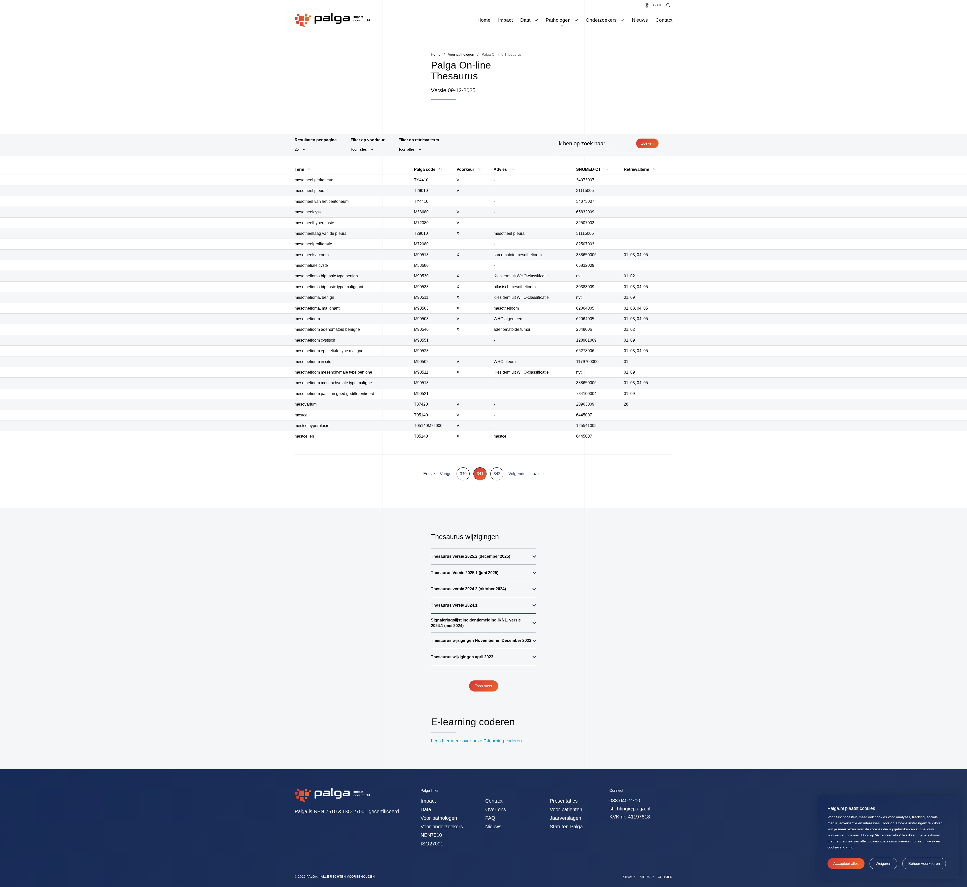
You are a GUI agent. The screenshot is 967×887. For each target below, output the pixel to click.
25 (297, 149)
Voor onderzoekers (442, 826)
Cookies (665, 877)
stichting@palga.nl (629, 808)
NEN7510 (431, 835)
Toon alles (359, 149)
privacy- (928, 841)
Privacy (629, 877)
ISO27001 (432, 843)
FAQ (490, 818)
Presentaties (564, 801)
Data (426, 809)
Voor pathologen (439, 818)
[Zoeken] (669, 5)
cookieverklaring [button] (840, 847)
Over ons (495, 809)
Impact (428, 801)
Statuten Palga (566, 826)
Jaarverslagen (565, 818)
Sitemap (647, 877)
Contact (494, 801)
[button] (883, 863)
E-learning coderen (473, 721)
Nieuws (493, 826)
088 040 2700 (624, 800)
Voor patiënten (566, 809)
